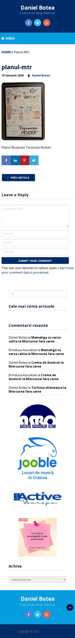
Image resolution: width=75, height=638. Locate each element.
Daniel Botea (38, 7)
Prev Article (19, 177)
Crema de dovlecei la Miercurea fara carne (36, 364)
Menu (10, 38)
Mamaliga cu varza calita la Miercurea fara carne (35, 339)
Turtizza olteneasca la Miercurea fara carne (37, 389)
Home (6, 52)
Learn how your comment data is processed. (37, 270)
